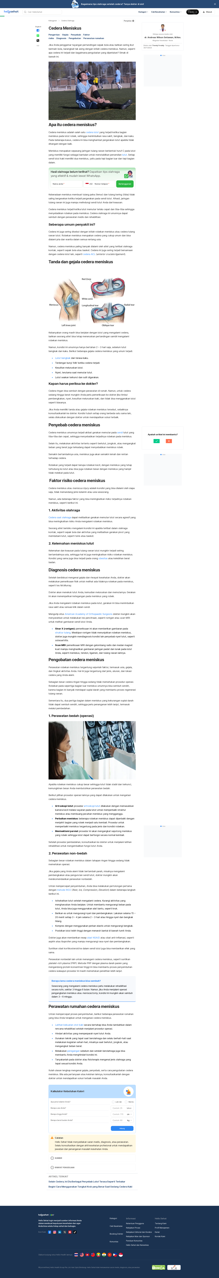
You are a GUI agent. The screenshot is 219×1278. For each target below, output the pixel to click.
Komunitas (114, 1242)
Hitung (122, 1128)
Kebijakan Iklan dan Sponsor (138, 1236)
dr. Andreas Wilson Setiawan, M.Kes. (162, 37)
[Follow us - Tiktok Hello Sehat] (74, 1232)
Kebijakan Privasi (133, 1228)
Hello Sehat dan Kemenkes (137, 1245)
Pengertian (54, 34)
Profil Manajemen (162, 1228)
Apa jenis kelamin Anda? (60, 1102)
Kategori (113, 1218)
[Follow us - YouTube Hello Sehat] (69, 1232)
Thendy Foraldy (158, 45)
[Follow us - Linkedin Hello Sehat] (59, 1232)
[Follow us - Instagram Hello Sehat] (54, 1232)
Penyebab (76, 34)
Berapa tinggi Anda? (59, 1114)
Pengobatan (75, 38)
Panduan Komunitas (134, 1241)
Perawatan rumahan (93, 38)
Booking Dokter (116, 1234)
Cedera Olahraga (67, 21)
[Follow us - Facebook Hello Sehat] (49, 1232)
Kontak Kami (160, 1236)
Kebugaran (53, 21)
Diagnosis (61, 38)
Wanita (131, 1102)
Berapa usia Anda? (58, 1108)
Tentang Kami (160, 1223)
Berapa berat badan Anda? (62, 1120)
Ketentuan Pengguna (135, 1223)
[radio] (113, 1102)
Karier (157, 1232)
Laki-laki (118, 1102)
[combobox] (129, 1114)
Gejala (65, 34)
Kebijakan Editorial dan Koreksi (139, 1232)
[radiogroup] (123, 1101)
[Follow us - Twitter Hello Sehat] (64, 1232)
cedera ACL (89, 254)
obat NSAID (93, 937)
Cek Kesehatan (116, 1226)
